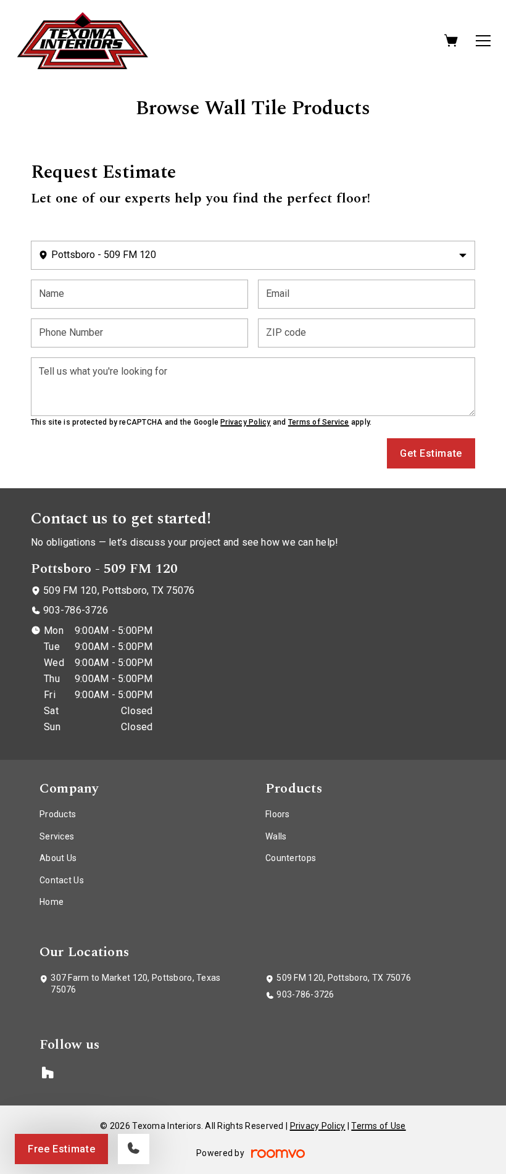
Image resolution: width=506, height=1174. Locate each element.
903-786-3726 (75, 610)
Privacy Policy (245, 422)
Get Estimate (431, 453)
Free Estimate (61, 1149)
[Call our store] (133, 1149)
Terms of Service (318, 422)
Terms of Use (378, 1126)
